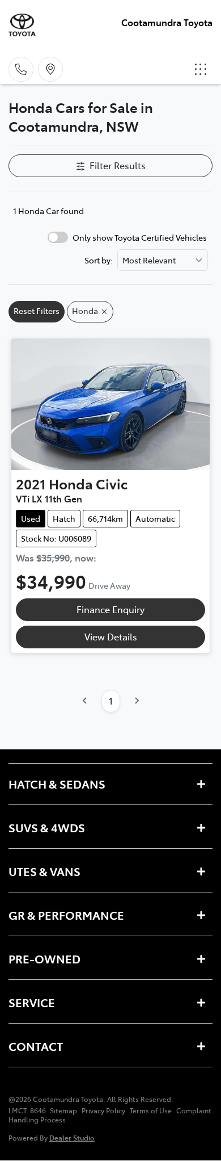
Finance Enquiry (110, 609)
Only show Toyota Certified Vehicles (140, 237)
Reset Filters (37, 310)
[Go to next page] (136, 701)
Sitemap (63, 1110)
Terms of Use (151, 1110)
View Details (110, 636)
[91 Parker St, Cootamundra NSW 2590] (50, 69)
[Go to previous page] (85, 701)
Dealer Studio (72, 1137)
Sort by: (98, 260)
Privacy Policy (103, 1110)
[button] (200, 69)
